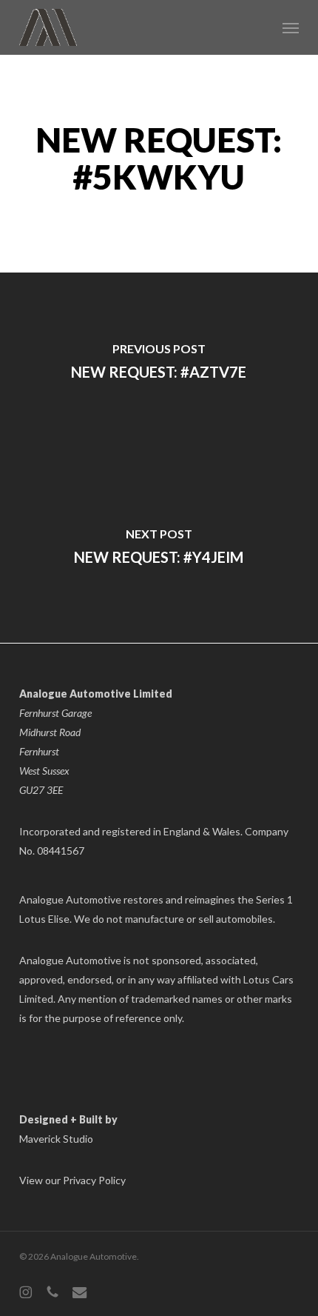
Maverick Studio (56, 1138)
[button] (291, 27)
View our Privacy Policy (72, 1180)
